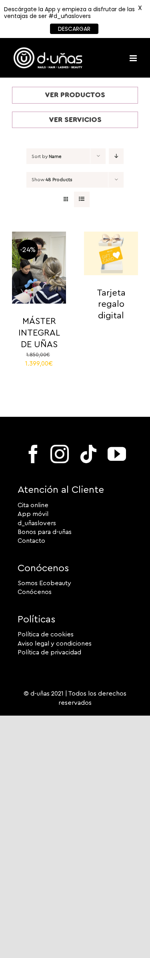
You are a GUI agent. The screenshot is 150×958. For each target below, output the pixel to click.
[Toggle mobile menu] (134, 58)
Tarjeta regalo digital (111, 304)
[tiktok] (88, 454)
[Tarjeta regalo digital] (111, 236)
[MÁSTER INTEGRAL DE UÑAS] (39, 236)
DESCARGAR (74, 29)
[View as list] (82, 199)
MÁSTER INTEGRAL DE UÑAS (39, 332)
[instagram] (59, 454)
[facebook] (33, 454)
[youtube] (117, 454)
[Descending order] (116, 156)
